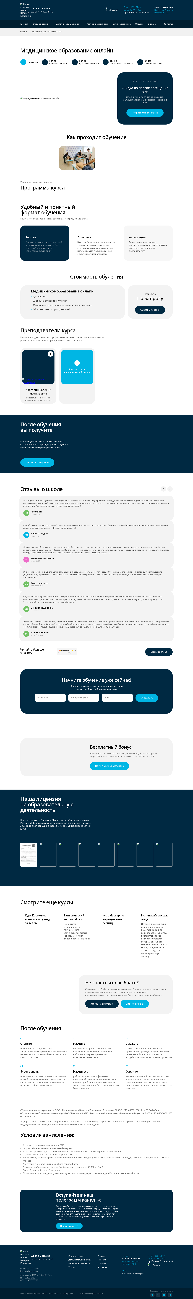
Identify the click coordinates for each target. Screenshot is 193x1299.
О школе (102, 1263)
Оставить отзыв (158, 651)
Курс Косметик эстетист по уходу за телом (37, 919)
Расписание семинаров (97, 24)
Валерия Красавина (42, 10)
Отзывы (139, 24)
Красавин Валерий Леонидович (38, 391)
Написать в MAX (161, 12)
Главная (24, 24)
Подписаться (67, 1225)
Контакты (168, 24)
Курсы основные (76, 1256)
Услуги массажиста (122, 24)
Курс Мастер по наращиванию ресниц (113, 919)
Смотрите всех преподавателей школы (77, 370)
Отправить (147, 697)
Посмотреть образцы (37, 462)
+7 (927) (163, 7)
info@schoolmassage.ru (133, 1273)
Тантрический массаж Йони (74, 917)
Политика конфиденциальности (91, 1293)
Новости (102, 1259)
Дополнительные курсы (79, 1259)
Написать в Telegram (163, 10)
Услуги (71, 1267)
